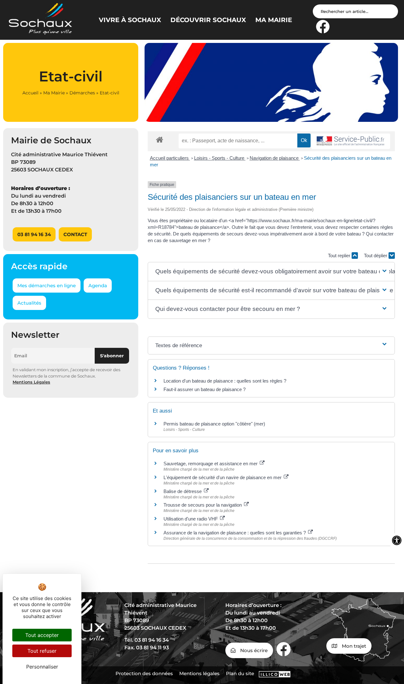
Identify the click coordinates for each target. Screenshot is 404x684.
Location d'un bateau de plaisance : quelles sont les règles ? (224, 381)
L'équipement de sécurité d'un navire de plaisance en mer (223, 477)
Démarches (82, 92)
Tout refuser (41, 651)
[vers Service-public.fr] (350, 141)
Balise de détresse (183, 491)
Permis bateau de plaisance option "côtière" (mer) (214, 423)
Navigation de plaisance (275, 158)
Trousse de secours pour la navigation (203, 505)
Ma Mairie (54, 92)
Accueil (30, 92)
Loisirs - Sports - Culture (220, 158)
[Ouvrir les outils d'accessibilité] (397, 540)
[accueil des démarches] (159, 139)
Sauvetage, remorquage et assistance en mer (211, 463)
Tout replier (340, 255)
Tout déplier (376, 255)
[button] (271, 271)
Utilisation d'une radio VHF (191, 518)
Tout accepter (42, 635)
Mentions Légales (31, 381)
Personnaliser (42, 666)
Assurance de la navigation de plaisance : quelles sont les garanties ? (235, 532)
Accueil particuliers (170, 158)
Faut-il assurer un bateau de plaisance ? (204, 389)
